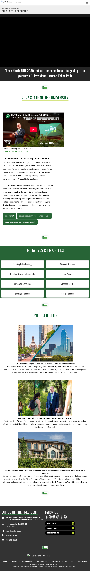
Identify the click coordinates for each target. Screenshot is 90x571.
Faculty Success (22, 293)
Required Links (63, 566)
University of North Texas (10, 8)
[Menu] (87, 3)
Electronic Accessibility (51, 566)
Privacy (41, 566)
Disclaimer (16, 566)
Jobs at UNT (69, 561)
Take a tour (52, 528)
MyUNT (5, 561)
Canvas (14, 561)
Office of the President (15, 11)
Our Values (67, 274)
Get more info (53, 533)
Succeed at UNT (68, 284)
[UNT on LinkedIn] (61, 517)
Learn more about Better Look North (19, 222)
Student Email (27, 561)
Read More (9, 216)
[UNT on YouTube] (53, 517)
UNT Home (72, 566)
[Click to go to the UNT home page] (11, 3)
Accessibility (82, 561)
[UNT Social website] (65, 517)
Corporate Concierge (22, 284)
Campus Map (55, 561)
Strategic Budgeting (22, 264)
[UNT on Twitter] (50, 517)
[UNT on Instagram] (57, 517)
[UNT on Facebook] (46, 517)
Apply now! (51, 523)
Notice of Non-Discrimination (29, 566)
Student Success (67, 264)
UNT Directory (42, 561)
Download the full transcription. (16, 151)
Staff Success (67, 293)
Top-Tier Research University (22, 274)
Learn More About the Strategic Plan (33, 216)
